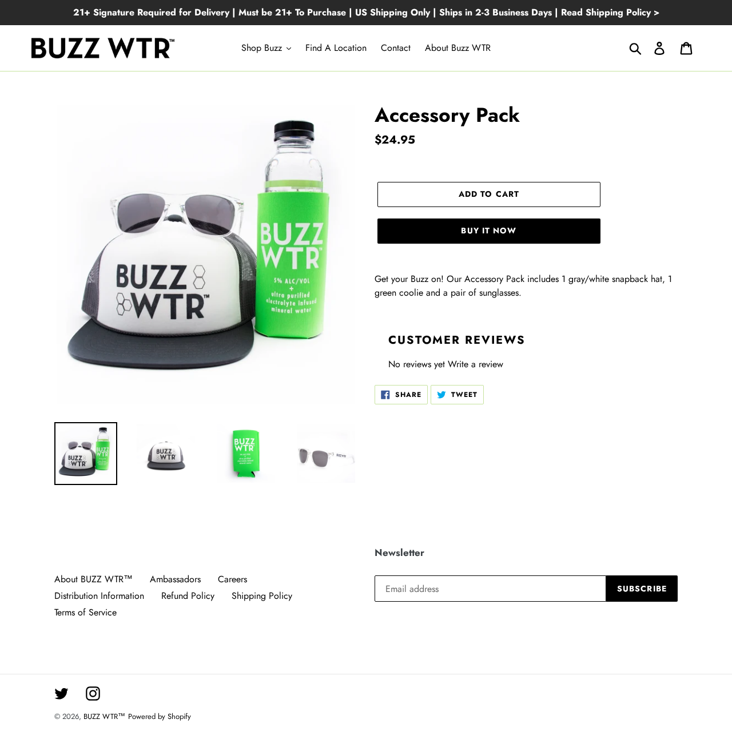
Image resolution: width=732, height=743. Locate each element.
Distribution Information (99, 595)
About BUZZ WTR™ (93, 579)
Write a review (475, 364)
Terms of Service (85, 612)
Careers (232, 579)
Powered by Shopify (159, 716)
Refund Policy (187, 595)
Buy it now (488, 230)
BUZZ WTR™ (104, 716)
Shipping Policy (262, 595)
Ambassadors (175, 579)
